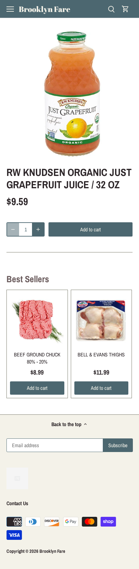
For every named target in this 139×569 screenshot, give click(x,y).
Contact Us (17, 503)
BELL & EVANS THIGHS (101, 354)
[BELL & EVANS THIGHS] (101, 320)
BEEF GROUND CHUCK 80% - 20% (37, 358)
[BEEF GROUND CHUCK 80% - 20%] (37, 320)
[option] (69, 94)
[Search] (111, 9)
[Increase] (38, 229)
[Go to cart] (125, 9)
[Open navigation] (10, 9)
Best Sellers (27, 279)
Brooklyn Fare (44, 9)
